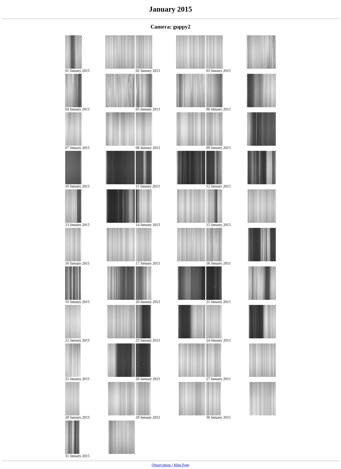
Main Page (181, 465)
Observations (162, 465)
